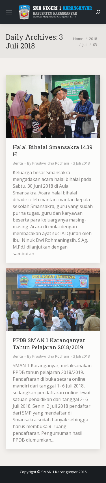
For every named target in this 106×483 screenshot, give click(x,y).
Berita (18, 163)
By (48, 163)
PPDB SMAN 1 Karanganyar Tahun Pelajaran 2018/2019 (49, 343)
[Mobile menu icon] (9, 12)
